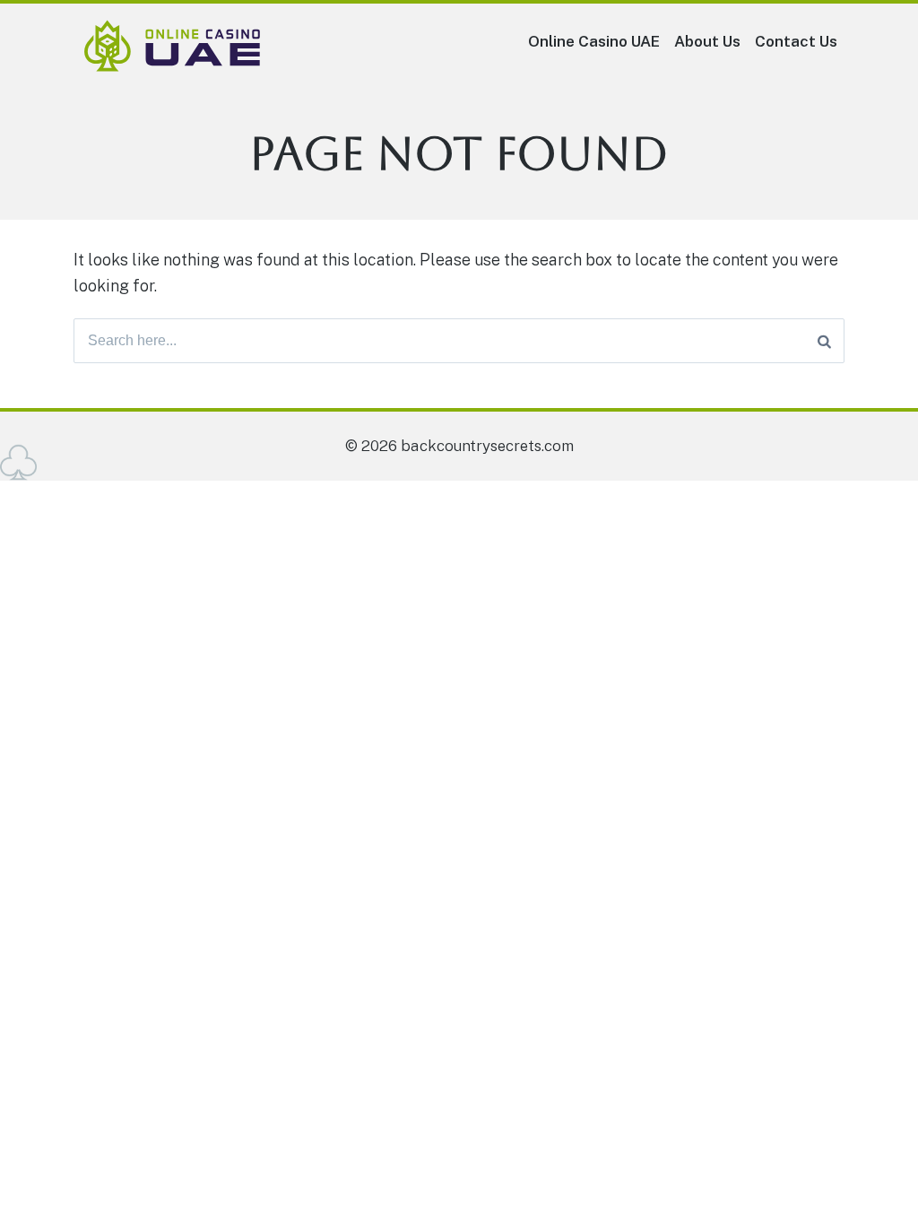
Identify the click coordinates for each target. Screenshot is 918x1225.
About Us (707, 41)
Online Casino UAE (594, 41)
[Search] (824, 340)
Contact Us (796, 41)
